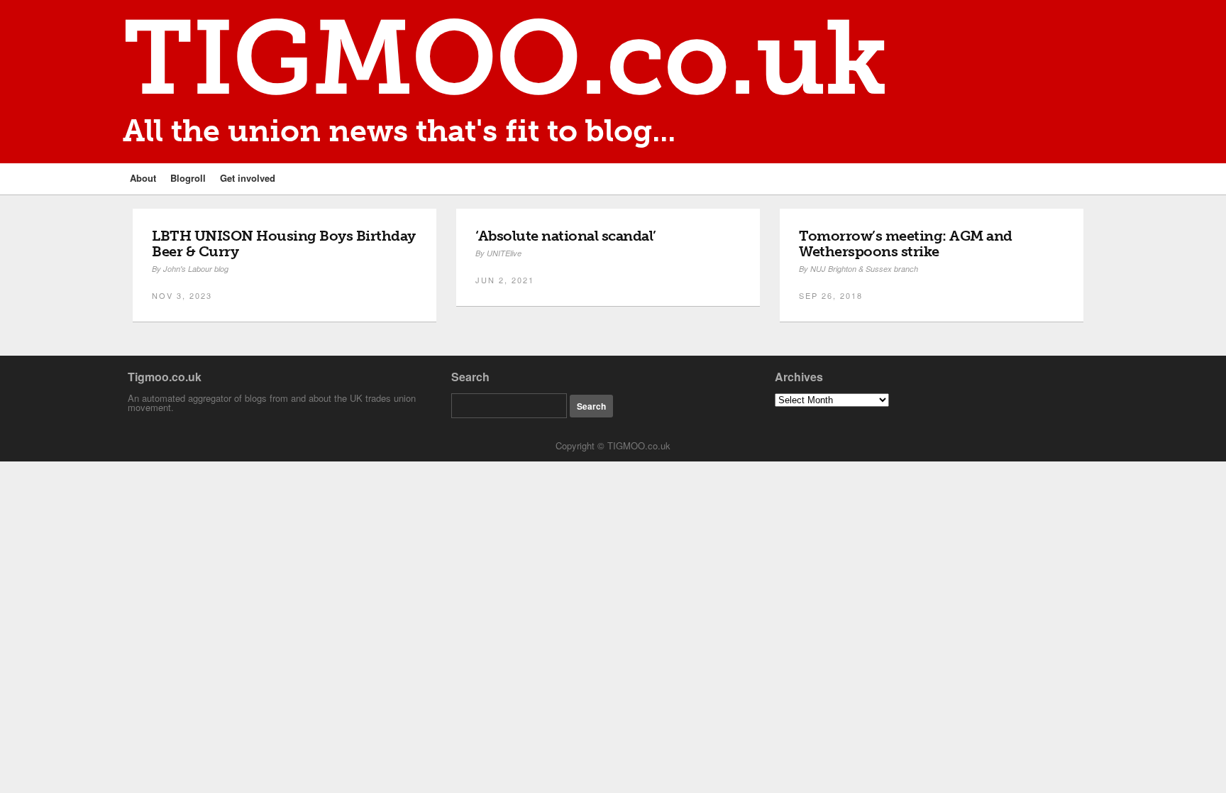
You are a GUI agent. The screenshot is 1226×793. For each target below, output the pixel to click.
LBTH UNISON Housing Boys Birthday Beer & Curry (284, 243)
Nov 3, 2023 (182, 295)
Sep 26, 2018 (831, 295)
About (143, 178)
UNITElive (504, 253)
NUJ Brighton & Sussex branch (864, 268)
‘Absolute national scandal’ (565, 235)
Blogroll (188, 178)
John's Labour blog (195, 268)
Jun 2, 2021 (504, 279)
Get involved (247, 178)
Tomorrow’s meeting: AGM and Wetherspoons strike (905, 243)
